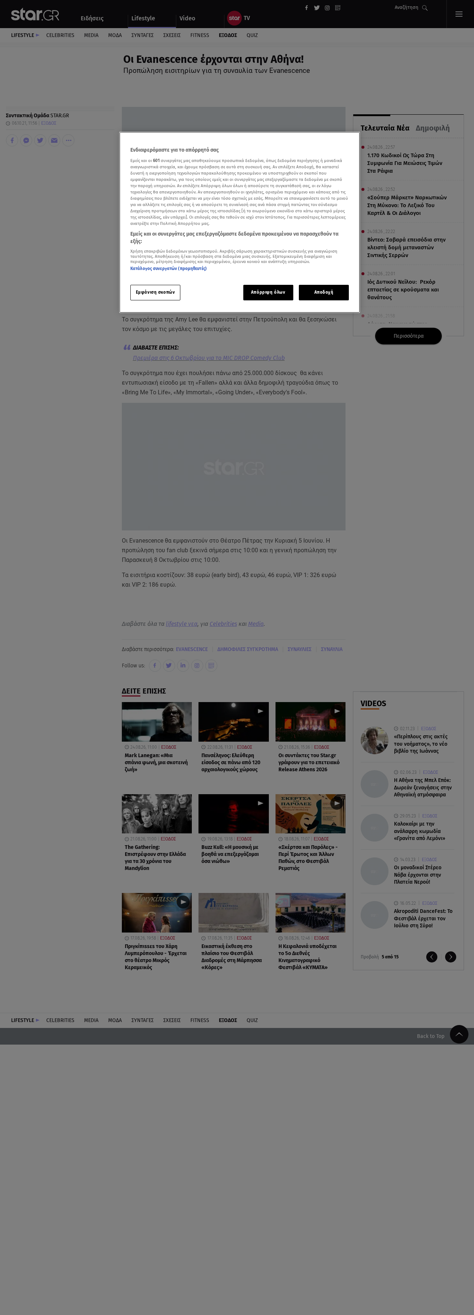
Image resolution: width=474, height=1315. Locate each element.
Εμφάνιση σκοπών (155, 291)
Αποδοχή (324, 291)
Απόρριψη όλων (268, 291)
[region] (239, 222)
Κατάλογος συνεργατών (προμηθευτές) (168, 268)
